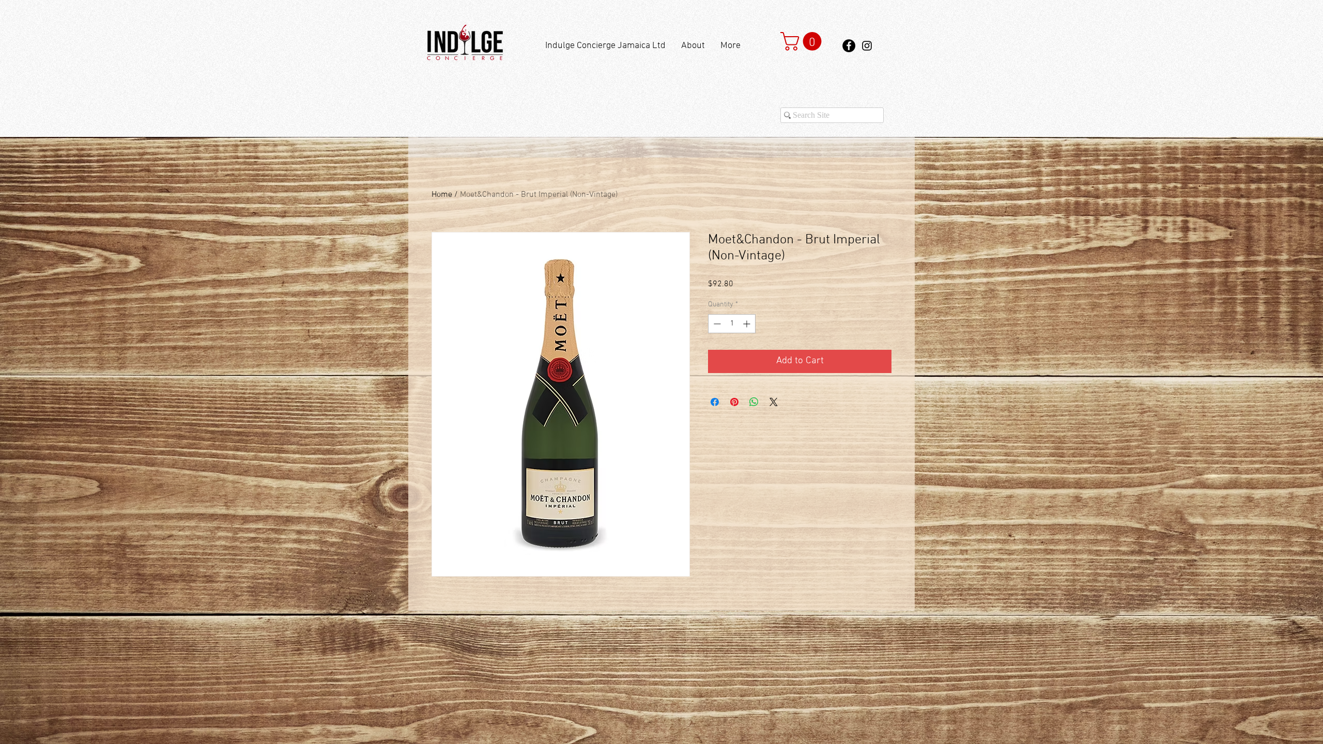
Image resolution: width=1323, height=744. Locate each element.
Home (442, 195)
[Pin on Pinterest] (734, 402)
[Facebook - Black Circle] (848, 45)
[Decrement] (716, 324)
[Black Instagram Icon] (866, 45)
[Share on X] (773, 402)
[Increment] (747, 324)
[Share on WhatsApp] (754, 402)
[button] (803, 41)
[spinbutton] (731, 324)
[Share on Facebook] (715, 402)
